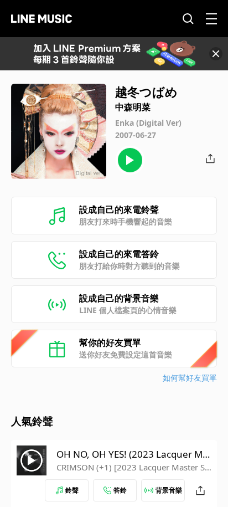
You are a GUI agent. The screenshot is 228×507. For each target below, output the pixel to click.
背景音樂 (169, 490)
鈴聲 (72, 490)
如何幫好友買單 (190, 377)
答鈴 (120, 490)
